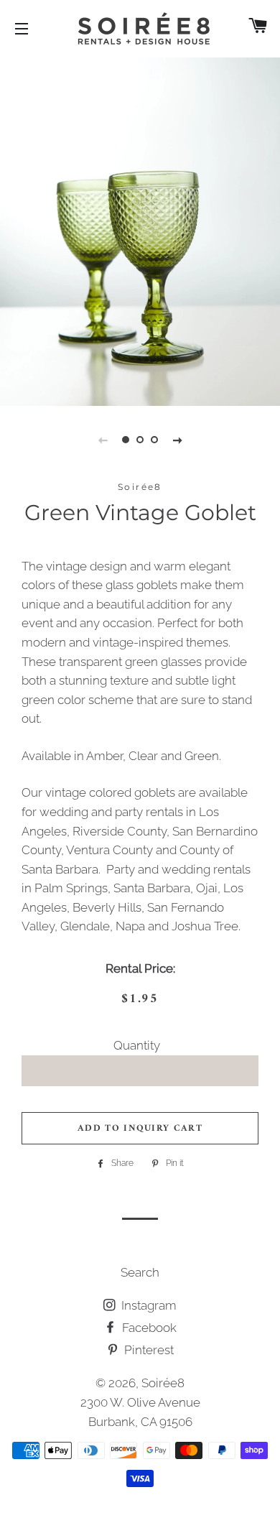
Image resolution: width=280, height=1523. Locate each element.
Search (140, 1272)
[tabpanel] (140, 230)
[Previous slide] (102, 439)
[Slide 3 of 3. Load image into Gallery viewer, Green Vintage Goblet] (154, 439)
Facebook (148, 1327)
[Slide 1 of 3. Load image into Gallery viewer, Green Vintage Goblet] (125, 439)
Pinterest (147, 1350)
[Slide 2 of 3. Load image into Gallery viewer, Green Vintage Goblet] (140, 439)
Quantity (136, 1045)
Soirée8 (163, 1383)
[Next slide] (177, 439)
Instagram (147, 1305)
